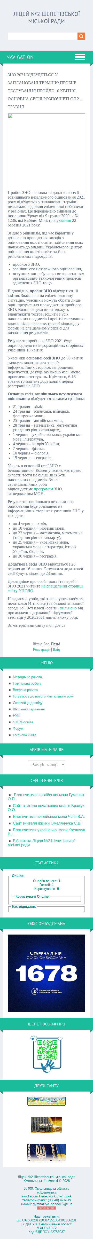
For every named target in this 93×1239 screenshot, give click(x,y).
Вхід (56, 650)
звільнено (68, 608)
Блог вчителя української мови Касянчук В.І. (46, 832)
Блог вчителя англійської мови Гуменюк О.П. (46, 797)
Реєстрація (41, 650)
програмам (43, 489)
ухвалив (64, 220)
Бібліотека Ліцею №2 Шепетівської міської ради (41, 843)
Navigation (20, 57)
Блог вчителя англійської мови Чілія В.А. (49, 816)
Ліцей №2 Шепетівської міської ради (46, 17)
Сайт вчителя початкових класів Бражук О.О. (46, 808)
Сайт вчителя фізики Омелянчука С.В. (47, 823)
